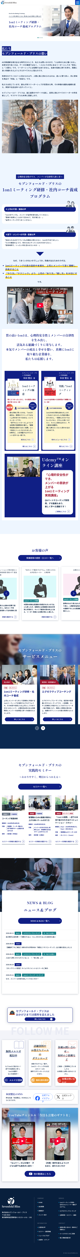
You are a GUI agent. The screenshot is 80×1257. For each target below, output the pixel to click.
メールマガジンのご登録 (67, 1234)
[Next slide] (73, 593)
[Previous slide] (6, 593)
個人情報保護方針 (65, 1238)
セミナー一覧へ (40, 786)
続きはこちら (25, 439)
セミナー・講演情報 (45, 1231)
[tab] (38, 37)
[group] (40, 593)
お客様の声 (42, 1227)
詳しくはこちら (19, 719)
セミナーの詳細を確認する (11, 841)
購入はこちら (27, 446)
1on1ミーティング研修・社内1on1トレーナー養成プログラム (68, 1204)
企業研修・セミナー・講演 (68, 1215)
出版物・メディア (44, 1240)
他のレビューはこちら (59, 439)
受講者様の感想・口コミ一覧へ (40, 557)
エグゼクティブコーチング (68, 1211)
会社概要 (41, 1206)
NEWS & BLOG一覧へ (40, 920)
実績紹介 (41, 1211)
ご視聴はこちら (60, 511)
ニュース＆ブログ (44, 1236)
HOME (40, 1202)
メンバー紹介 (43, 1215)
